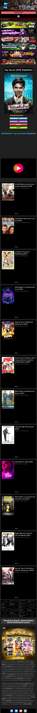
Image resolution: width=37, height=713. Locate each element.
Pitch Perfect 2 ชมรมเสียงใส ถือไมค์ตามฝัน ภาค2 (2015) (25, 498)
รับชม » (17, 214)
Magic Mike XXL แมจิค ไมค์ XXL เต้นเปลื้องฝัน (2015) (23, 534)
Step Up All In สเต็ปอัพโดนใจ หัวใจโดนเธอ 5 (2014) (24, 323)
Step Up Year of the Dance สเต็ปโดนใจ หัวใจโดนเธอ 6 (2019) (24, 569)
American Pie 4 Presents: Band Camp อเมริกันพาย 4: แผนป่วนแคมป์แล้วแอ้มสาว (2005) (25, 360)
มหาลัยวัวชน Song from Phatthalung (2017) (22, 253)
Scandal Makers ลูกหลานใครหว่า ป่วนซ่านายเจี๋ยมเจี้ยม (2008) (25, 185)
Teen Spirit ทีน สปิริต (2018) (24, 462)
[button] (18, 16)
